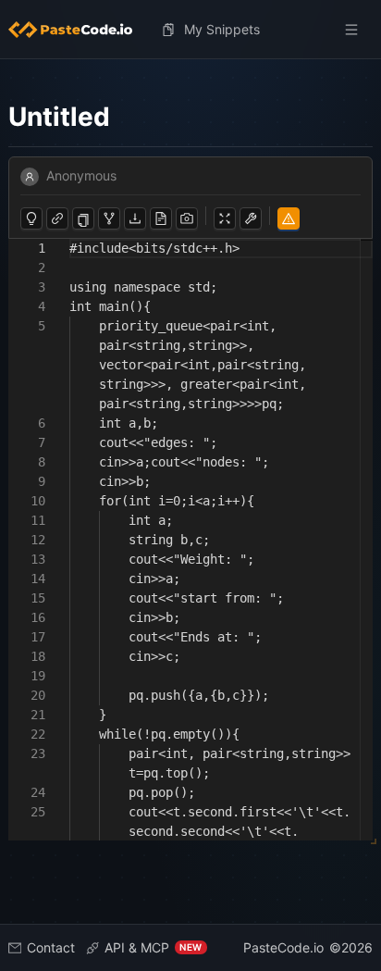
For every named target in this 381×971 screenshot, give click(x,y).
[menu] (191, 29)
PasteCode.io (283, 947)
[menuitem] (77, 29)
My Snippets (222, 29)
